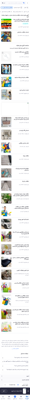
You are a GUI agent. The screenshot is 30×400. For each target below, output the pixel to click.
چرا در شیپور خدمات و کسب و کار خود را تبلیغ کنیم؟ (17, 369)
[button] (3, 3)
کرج (24, 11)
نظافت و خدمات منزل (6, 11)
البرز (28, 11)
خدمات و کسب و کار (17, 11)
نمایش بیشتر (16, 348)
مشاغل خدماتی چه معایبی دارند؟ (21, 365)
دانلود (4, 391)
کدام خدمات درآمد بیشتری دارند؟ (21, 357)
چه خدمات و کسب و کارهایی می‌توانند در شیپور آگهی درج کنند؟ (16, 362)
